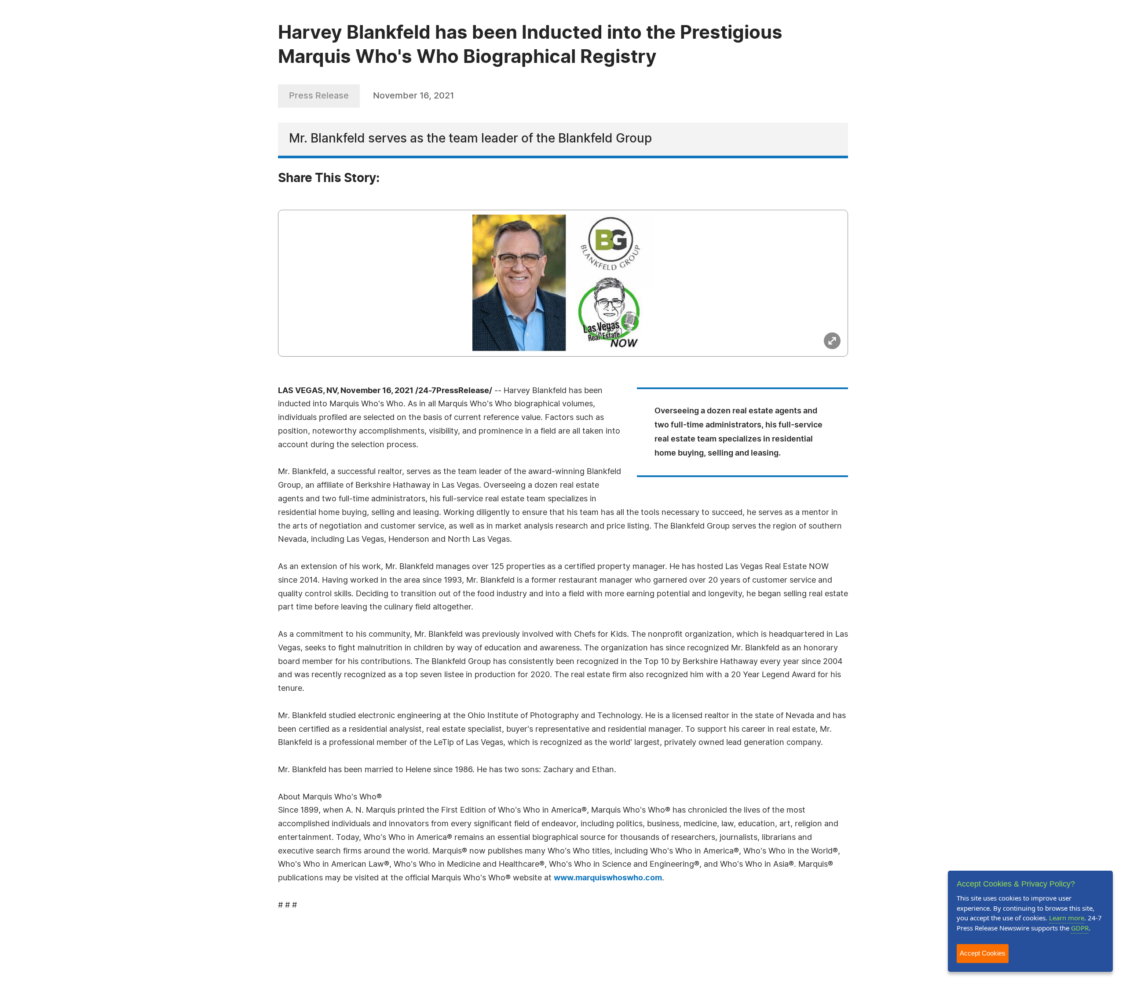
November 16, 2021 (413, 95)
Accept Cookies (982, 953)
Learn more (1066, 917)
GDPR (1080, 927)
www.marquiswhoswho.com (608, 878)
